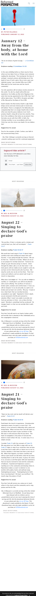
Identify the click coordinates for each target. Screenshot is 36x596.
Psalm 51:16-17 (18, 250)
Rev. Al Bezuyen (10, 213)
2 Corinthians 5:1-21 (19, 66)
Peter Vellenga (10, 32)
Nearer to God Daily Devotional (19, 144)
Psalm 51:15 (10, 416)
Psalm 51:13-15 (18, 420)
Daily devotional (8, 142)
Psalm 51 (9, 443)
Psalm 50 (21, 253)
